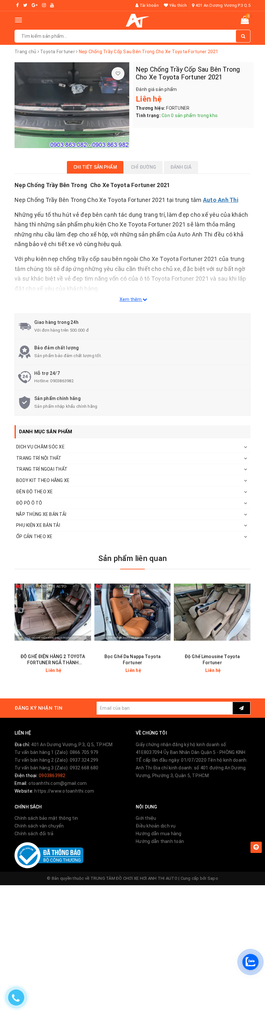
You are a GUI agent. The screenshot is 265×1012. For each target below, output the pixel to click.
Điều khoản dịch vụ (156, 825)
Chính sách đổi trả (34, 833)
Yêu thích (177, 5)
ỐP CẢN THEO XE (34, 536)
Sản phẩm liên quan (132, 558)
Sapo (212, 878)
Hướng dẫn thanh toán (160, 841)
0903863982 (62, 380)
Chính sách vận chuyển (39, 825)
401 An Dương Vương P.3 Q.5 (222, 5)
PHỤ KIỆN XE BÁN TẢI (38, 525)
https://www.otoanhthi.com (64, 791)
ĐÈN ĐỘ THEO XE (34, 491)
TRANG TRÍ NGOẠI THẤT (42, 469)
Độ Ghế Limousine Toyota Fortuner (212, 659)
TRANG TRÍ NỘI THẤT (39, 458)
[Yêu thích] (117, 73)
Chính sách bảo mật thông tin (46, 818)
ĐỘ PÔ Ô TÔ (29, 503)
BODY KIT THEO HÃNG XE (42, 480)
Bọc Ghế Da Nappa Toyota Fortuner (132, 659)
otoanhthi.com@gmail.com (57, 783)
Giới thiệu (146, 818)
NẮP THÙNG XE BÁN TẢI (41, 514)
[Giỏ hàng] (245, 21)
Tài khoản (148, 5)
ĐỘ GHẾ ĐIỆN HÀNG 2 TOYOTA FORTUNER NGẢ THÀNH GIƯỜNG (52, 660)
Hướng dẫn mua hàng (159, 833)
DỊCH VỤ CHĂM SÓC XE (40, 446)
